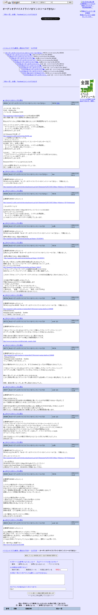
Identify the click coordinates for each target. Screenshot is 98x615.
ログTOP (34, 48)
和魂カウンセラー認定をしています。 (87, 15)
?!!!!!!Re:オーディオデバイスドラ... (28, 64)
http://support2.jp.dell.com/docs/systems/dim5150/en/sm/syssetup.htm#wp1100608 (28, 309)
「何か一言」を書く (10, 14)
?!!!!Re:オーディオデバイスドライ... (24, 60)
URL (58, 103)
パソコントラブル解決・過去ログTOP (16, 48)
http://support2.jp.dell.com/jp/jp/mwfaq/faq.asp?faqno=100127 (22, 267)
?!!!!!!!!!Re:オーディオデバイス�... (33, 69)
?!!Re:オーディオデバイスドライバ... (21, 56)
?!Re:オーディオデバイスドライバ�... (19, 54)
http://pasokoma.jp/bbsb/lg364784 (13, 116)
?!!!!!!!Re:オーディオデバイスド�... (30, 66)
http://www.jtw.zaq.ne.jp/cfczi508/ (13, 544)
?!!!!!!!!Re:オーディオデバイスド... (31, 67)
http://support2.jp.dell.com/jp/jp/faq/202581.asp (17, 136)
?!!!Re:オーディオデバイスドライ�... (23, 58)
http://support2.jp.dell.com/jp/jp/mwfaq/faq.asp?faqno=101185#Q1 (23, 238)
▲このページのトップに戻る (13, 100)
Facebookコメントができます (27, 14)
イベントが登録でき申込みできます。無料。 (87, 100)
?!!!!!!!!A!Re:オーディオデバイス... (35, 75)
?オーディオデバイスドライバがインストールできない (24, 53)
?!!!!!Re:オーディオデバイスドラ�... (26, 62)
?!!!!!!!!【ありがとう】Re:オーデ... (33, 73)
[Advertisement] (22, 30)
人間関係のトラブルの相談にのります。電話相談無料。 (87, 5)
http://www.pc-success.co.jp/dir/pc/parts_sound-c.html (19, 341)
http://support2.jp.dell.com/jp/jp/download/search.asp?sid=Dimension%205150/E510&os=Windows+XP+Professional (39, 187)
